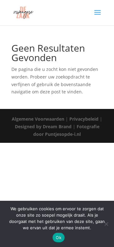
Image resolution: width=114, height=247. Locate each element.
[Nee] (106, 224)
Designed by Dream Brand (43, 127)
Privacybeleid (83, 119)
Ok (58, 237)
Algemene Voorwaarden (38, 119)
